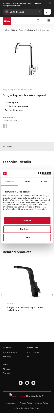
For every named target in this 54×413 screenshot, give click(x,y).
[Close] (49, 3)
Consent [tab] (9, 181)
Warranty (7, 356)
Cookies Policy (41, 403)
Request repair (10, 352)
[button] (22, 12)
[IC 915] (27, 281)
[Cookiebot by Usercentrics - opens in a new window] (38, 173)
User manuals (33, 352)
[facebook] (20, 383)
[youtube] (27, 383)
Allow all (27, 220)
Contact (6, 373)
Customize (25, 229)
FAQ (29, 356)
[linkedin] (33, 383)
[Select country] (43, 20)
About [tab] (44, 181)
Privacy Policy (26, 403)
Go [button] (47, 12)
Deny (27, 237)
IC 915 (10, 303)
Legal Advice (10, 403)
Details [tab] (27, 181)
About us (7, 369)
